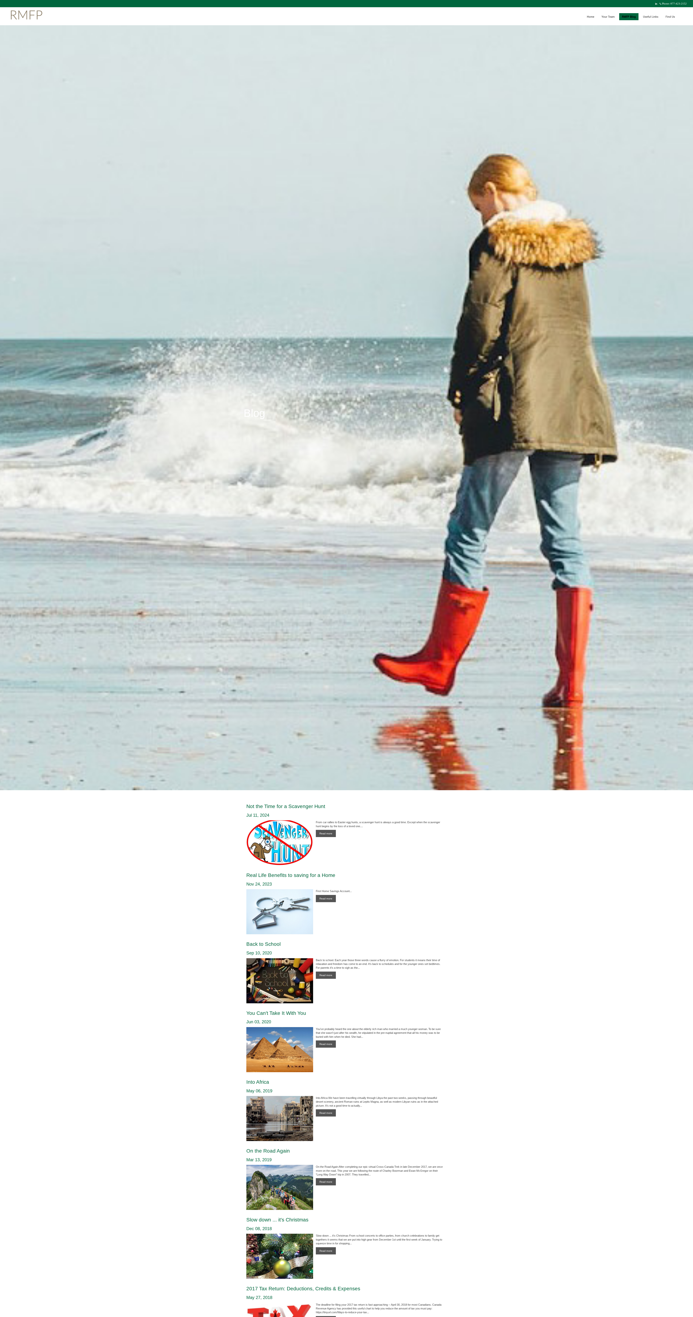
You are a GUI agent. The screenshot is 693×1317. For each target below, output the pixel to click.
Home (590, 16)
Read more (325, 833)
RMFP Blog (629, 16)
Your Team (608, 16)
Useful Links (650, 16)
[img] (346, 395)
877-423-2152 (678, 3)
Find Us (670, 16)
